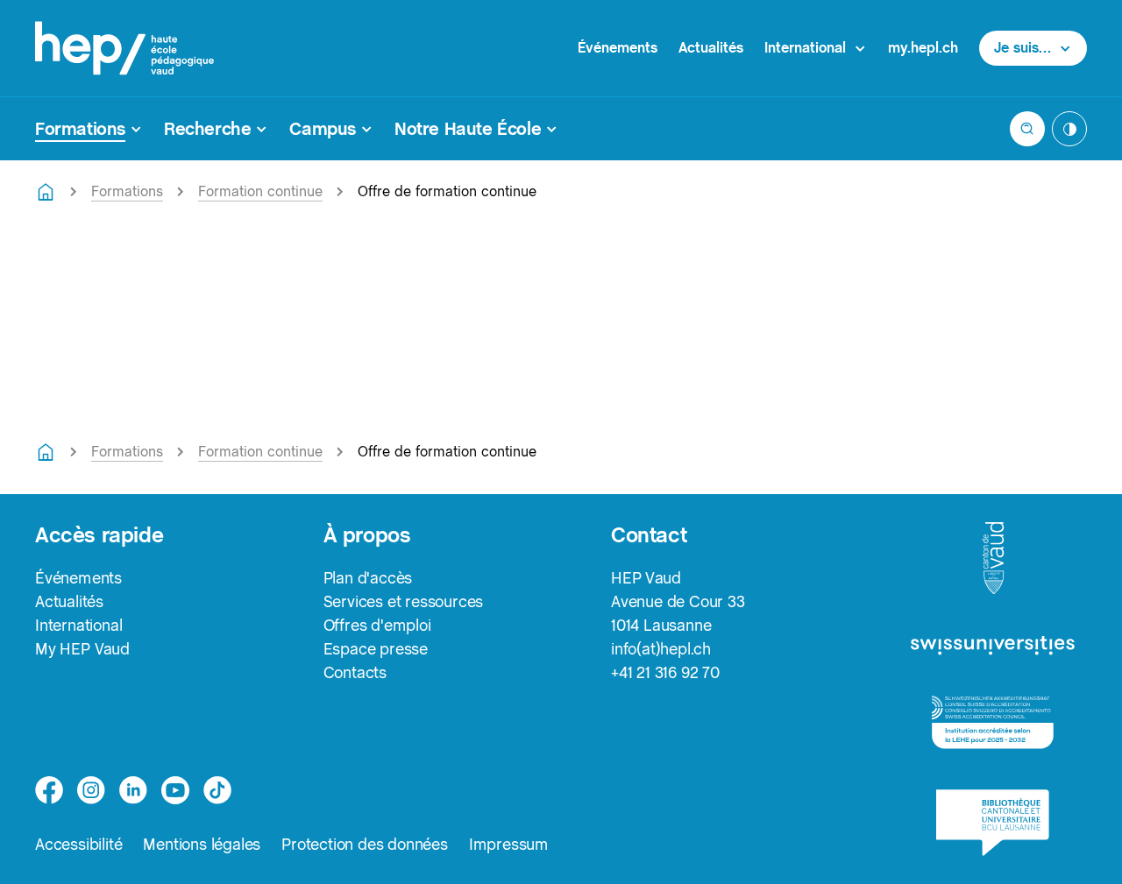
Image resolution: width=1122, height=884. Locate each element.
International (78, 625)
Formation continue (260, 191)
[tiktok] (217, 790)
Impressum (509, 844)
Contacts (355, 672)
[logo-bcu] (992, 822)
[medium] (175, 790)
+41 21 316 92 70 (665, 672)
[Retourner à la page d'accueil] (45, 191)
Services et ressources (403, 601)
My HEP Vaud (82, 649)
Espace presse (375, 649)
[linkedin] (133, 790)
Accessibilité (78, 844)
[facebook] (49, 790)
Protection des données (364, 844)
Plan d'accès (368, 578)
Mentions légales (201, 844)
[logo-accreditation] (993, 722)
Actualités (710, 47)
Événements (617, 47)
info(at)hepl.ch (661, 649)
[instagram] (91, 790)
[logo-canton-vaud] (993, 559)
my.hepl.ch (923, 47)
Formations (127, 191)
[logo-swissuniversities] (993, 646)
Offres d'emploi (377, 625)
